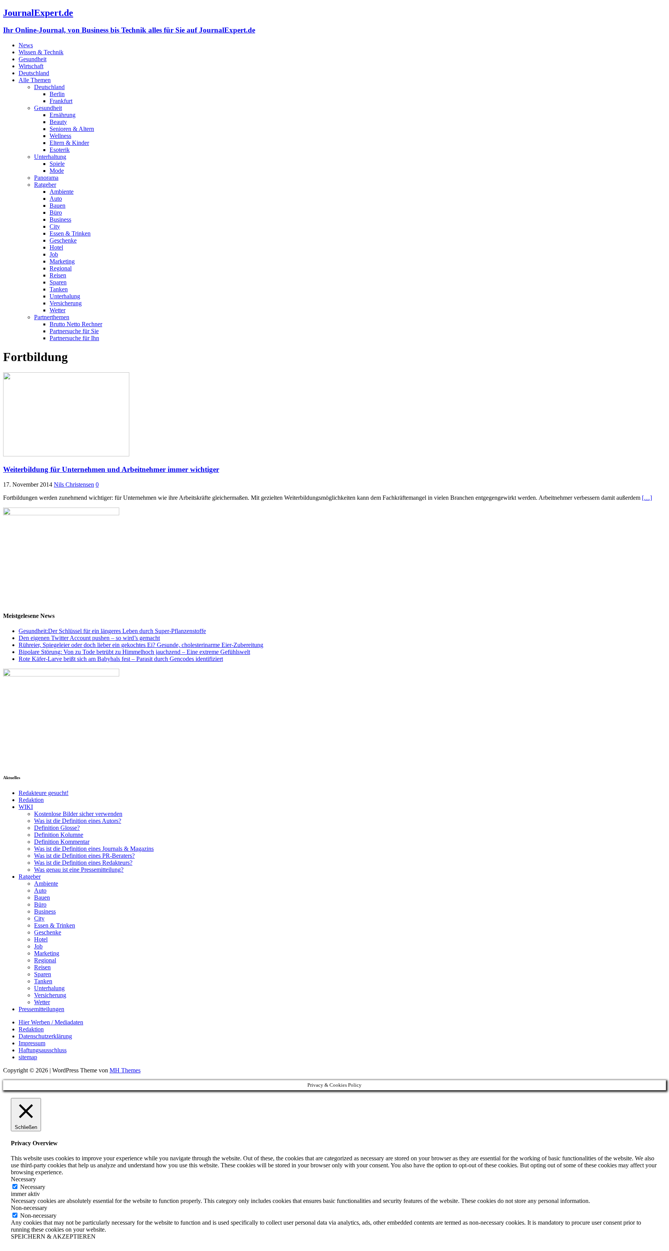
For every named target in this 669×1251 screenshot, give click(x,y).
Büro (56, 212)
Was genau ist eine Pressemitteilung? (79, 869)
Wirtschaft (31, 66)
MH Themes (125, 1070)
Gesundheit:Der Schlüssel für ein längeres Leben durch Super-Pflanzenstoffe (112, 631)
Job (54, 254)
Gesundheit (32, 59)
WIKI (26, 807)
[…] (647, 497)
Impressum (32, 1043)
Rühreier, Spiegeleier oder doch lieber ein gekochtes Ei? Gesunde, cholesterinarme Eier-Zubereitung (141, 645)
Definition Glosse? (57, 827)
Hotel (56, 247)
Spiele (57, 163)
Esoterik (60, 149)
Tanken (59, 289)
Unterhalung (65, 296)
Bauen (57, 205)
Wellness (60, 135)
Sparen (58, 282)
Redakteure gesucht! (44, 793)
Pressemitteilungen (41, 1009)
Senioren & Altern (72, 129)
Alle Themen (35, 80)
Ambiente (62, 191)
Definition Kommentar (61, 841)
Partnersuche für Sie (74, 331)
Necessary (32, 1187)
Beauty (58, 122)
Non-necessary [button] (29, 1208)
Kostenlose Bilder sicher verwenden (78, 813)
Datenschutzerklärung (45, 1036)
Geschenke (63, 240)
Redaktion (31, 800)
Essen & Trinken (70, 233)
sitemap (28, 1057)
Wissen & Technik (41, 52)
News (26, 45)
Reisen (58, 275)
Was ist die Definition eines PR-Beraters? (84, 855)
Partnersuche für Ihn (74, 338)
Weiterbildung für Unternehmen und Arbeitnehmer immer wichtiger (111, 469)
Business (60, 219)
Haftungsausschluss (43, 1050)
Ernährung (62, 115)
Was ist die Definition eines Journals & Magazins (94, 848)
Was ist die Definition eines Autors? (77, 820)
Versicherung (66, 303)
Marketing (62, 261)
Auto (56, 198)
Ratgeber (45, 184)
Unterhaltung (50, 156)
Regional (61, 268)
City (55, 226)
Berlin (57, 94)
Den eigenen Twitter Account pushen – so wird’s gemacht (89, 638)
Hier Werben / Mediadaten (51, 1022)
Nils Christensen (74, 484)
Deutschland (34, 73)
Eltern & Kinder (69, 142)
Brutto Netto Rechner (76, 324)
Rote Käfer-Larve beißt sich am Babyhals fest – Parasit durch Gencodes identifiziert (121, 659)
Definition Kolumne (58, 834)
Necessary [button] (23, 1179)
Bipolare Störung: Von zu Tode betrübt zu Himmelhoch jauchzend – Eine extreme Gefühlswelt (134, 652)
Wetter (57, 310)
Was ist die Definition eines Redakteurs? (83, 862)
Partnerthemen (51, 317)
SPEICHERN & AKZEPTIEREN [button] (53, 1236)
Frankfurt (61, 101)
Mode (57, 170)
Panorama (46, 177)
